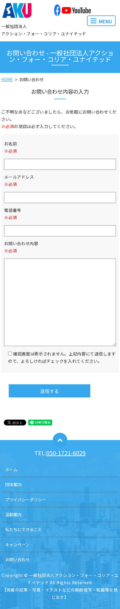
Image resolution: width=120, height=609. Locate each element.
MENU (105, 21)
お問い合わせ (17, 559)
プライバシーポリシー (25, 499)
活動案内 (13, 514)
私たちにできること (23, 529)
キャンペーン (17, 544)
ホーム (11, 469)
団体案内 (13, 484)
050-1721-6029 (66, 453)
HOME (7, 79)
